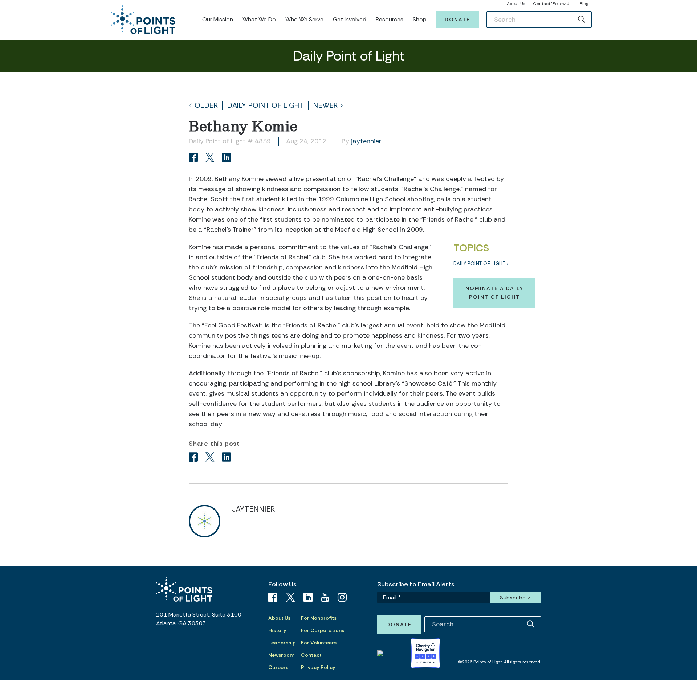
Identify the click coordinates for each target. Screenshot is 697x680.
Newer (325, 105)
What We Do (259, 19)
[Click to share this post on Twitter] (211, 158)
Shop (420, 19)
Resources (389, 19)
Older (206, 105)
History (277, 630)
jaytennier (366, 141)
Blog (584, 4)
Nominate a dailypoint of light (494, 292)
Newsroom (281, 655)
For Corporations (322, 630)
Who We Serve (304, 19)
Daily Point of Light (265, 105)
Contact (311, 655)
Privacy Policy (318, 667)
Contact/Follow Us (552, 4)
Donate (457, 19)
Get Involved (349, 19)
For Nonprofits (319, 618)
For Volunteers (319, 642)
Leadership (282, 642)
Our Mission (217, 19)
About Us (516, 4)
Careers (278, 667)
